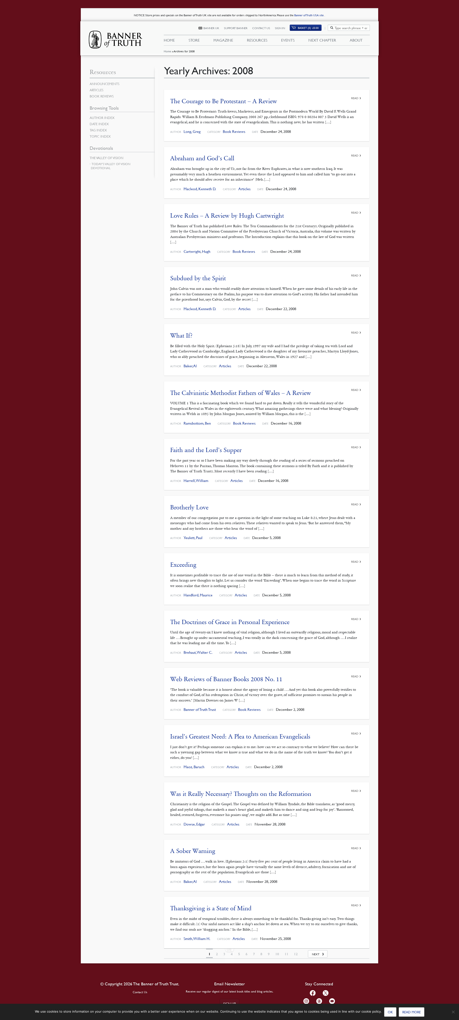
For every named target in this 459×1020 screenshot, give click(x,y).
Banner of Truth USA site (309, 15)
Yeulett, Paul (193, 538)
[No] (453, 1011)
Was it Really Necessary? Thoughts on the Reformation (240, 794)
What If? (181, 335)
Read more (411, 1012)
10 (277, 954)
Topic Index (100, 136)
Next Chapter (322, 40)
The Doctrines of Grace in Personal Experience (230, 622)
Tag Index (98, 130)
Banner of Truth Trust (200, 709)
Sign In (280, 28)
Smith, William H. (197, 938)
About (356, 40)
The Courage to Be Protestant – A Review (223, 101)
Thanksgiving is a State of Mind (210, 908)
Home (167, 51)
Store (194, 40)
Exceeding (183, 564)
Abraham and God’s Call (202, 158)
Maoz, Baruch (194, 767)
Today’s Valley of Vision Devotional (110, 166)
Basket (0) (308, 28)
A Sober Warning (192, 851)
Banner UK (211, 28)
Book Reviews (234, 131)
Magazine (223, 40)
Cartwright (192, 251)
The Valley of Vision (106, 158)
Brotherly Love (189, 507)
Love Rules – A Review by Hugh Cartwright (227, 215)
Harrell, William (196, 480)
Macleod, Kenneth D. (200, 189)
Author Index (102, 117)
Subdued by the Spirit (198, 278)
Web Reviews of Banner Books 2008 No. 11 (226, 679)
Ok (390, 1012)
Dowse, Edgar (194, 824)
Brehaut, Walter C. (198, 652)
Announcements (104, 84)
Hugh (206, 251)
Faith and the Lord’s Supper (205, 450)
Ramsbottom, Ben (197, 423)
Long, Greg (192, 131)
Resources (257, 40)
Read (354, 98)
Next (315, 954)
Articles (244, 189)
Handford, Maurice (198, 595)
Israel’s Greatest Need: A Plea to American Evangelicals (240, 736)
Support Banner (235, 28)
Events (288, 40)
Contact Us (261, 28)
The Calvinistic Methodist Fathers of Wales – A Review (240, 393)
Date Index (99, 124)
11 (286, 954)
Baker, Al (190, 366)
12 (296, 954)
